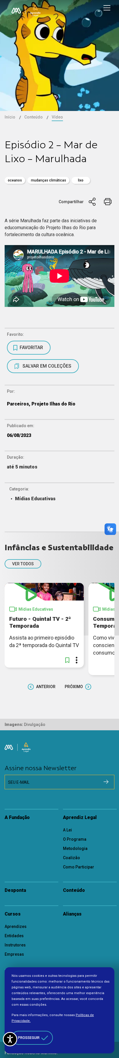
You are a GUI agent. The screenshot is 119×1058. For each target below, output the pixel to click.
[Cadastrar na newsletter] (106, 782)
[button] (67, 660)
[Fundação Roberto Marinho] (16, 11)
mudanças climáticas (48, 180)
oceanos (15, 180)
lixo (80, 180)
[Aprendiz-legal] (35, 10)
